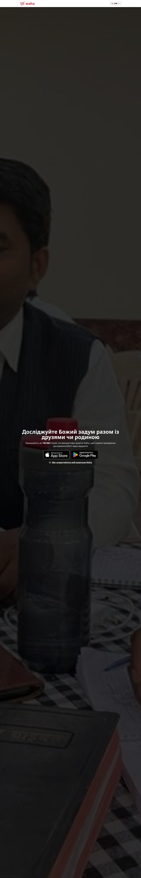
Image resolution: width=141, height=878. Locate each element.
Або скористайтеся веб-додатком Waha (72, 462)
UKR (115, 3)
